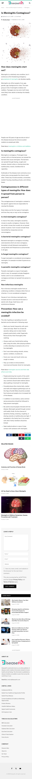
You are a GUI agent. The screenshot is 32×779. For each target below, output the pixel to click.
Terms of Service (9, 582)
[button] (9, 435)
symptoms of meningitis (10, 79)
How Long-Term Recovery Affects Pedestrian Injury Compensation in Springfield (21, 641)
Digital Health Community (8, 709)
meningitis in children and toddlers (19, 146)
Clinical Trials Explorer (7, 734)
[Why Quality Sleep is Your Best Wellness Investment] (5, 602)
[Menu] (3, 3)
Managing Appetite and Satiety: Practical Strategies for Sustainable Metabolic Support (20, 610)
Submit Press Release (7, 695)
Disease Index (5, 748)
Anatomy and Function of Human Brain (13, 467)
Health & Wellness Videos (8, 706)
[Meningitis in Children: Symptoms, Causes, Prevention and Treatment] (16, 504)
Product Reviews (6, 703)
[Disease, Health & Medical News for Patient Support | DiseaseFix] (16, 3)
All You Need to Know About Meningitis (13, 491)
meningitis (9, 348)
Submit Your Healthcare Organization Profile (13, 693)
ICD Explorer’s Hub (7, 712)
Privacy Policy (17, 579)
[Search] (29, 3)
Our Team (4, 754)
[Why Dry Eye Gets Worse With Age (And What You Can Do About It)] (5, 621)
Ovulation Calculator (7, 725)
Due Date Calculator (7, 731)
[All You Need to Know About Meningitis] (16, 480)
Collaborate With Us (7, 690)
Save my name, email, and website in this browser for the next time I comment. (16, 571)
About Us (4, 751)
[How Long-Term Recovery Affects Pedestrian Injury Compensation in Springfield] (5, 642)
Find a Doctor (5, 737)
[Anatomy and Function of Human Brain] (16, 456)
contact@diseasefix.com (13, 679)
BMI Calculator (6, 723)
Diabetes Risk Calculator (8, 728)
